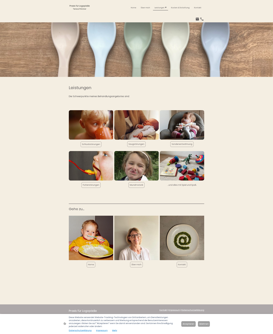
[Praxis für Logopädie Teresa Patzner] (79, 13)
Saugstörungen (136, 144)
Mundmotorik (136, 185)
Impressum (174, 310)
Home (91, 264)
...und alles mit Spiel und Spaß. (182, 185)
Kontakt (182, 264)
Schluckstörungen (91, 144)
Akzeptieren (188, 323)
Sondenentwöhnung (182, 144)
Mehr (114, 330)
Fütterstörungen (91, 185)
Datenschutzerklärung (192, 310)
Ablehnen (204, 323)
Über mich (136, 264)
